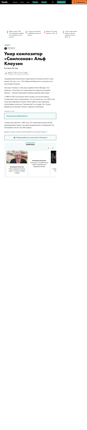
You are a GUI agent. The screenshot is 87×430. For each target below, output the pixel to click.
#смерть (13, 132)
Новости (15, 2)
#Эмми (44, 132)
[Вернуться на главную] (4, 2)
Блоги (22, 2)
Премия (44, 2)
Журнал (35, 2)
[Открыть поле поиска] (53, 2)
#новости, (7, 132)
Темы (28, 2)
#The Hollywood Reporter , (24, 132)
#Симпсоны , (37, 132)
